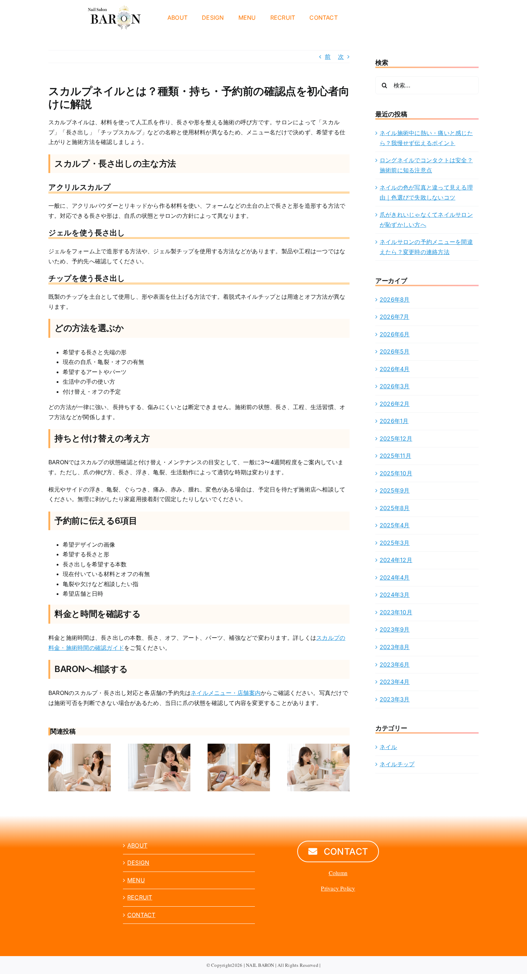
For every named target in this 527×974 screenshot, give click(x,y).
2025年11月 (395, 455)
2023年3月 (395, 699)
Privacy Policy (338, 888)
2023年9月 (395, 629)
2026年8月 (395, 299)
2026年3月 (395, 386)
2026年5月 (395, 351)
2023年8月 (395, 647)
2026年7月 (394, 316)
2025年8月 (395, 508)
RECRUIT (139, 897)
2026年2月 (395, 403)
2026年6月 (395, 334)
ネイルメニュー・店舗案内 (226, 692)
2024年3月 (395, 594)
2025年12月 (396, 438)
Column (338, 873)
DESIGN (138, 862)
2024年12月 (396, 559)
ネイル (388, 746)
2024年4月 (395, 577)
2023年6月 (395, 664)
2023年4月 (395, 681)
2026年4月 (395, 369)
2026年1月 (394, 420)
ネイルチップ (397, 764)
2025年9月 (395, 490)
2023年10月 (396, 612)
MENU (136, 880)
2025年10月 (396, 473)
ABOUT (137, 845)
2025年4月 (395, 525)
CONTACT (141, 914)
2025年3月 (395, 542)
